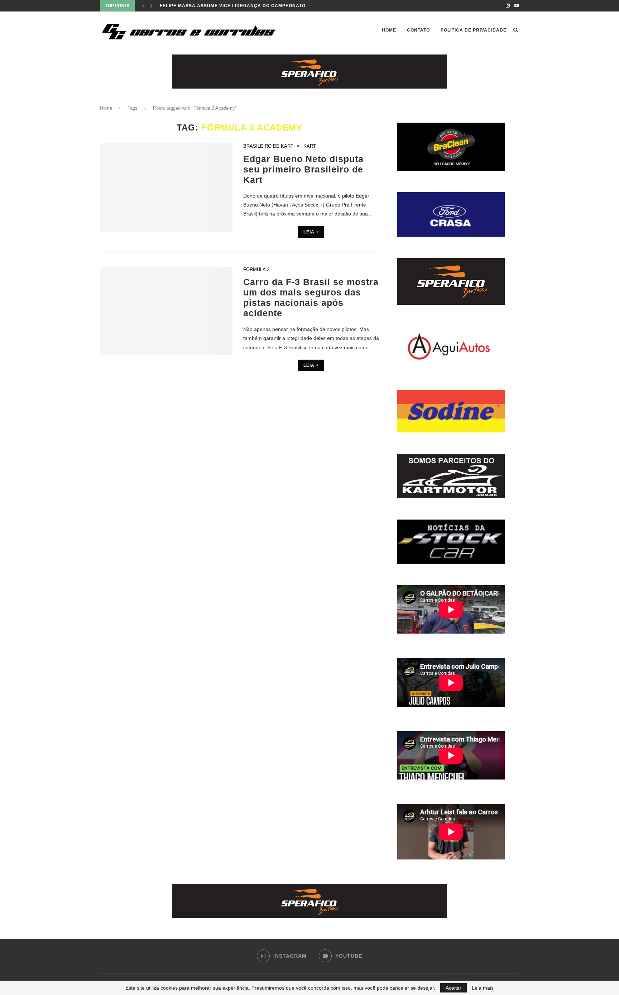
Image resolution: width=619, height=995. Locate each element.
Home (389, 30)
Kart (309, 146)
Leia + (311, 231)
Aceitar (453, 988)
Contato (418, 30)
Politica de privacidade (474, 30)
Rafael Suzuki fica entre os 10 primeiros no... (223, 5)
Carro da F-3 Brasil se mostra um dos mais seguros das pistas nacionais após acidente (311, 297)
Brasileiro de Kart (268, 146)
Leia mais (483, 987)
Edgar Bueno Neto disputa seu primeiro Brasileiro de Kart (303, 169)
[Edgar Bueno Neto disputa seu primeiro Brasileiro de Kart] (166, 187)
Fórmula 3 (256, 269)
